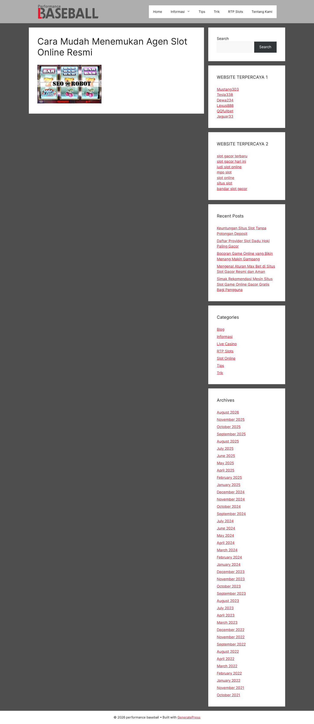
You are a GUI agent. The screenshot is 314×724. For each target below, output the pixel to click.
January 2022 (228, 680)
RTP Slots (235, 12)
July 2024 (225, 521)
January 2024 (229, 564)
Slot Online (226, 358)
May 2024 (225, 535)
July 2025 (225, 448)
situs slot (224, 183)
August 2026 (228, 412)
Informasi (178, 12)
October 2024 (229, 506)
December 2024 (231, 492)
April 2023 (226, 615)
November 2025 (231, 419)
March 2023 (227, 622)
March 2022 (227, 666)
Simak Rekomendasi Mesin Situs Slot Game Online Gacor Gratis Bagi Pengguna (245, 284)
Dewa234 (225, 100)
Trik (217, 12)
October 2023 (229, 586)
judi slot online (229, 167)
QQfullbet (225, 111)
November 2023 (231, 579)
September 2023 (231, 593)
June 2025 (226, 456)
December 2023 (231, 572)
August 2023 (228, 601)
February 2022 (229, 673)
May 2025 (225, 463)
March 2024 (227, 550)
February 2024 (229, 557)
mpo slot (224, 172)
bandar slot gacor (232, 189)
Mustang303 (228, 89)
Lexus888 (225, 105)
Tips (202, 12)
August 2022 (228, 651)
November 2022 (231, 637)
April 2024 (226, 543)
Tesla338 (225, 95)
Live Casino (227, 344)
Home (157, 12)
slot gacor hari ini (231, 161)
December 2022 (230, 630)
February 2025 (229, 477)
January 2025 (228, 485)
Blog (220, 329)
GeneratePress (189, 717)
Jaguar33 (225, 116)
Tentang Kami (262, 12)
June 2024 (226, 528)
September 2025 (231, 434)
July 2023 (225, 608)
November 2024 (231, 499)
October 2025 (229, 427)
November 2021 (230, 688)
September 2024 (231, 514)
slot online (225, 178)
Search (223, 38)
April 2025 (225, 470)
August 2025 (228, 441)
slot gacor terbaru (232, 156)
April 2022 (225, 659)
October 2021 (228, 695)
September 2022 (231, 644)
